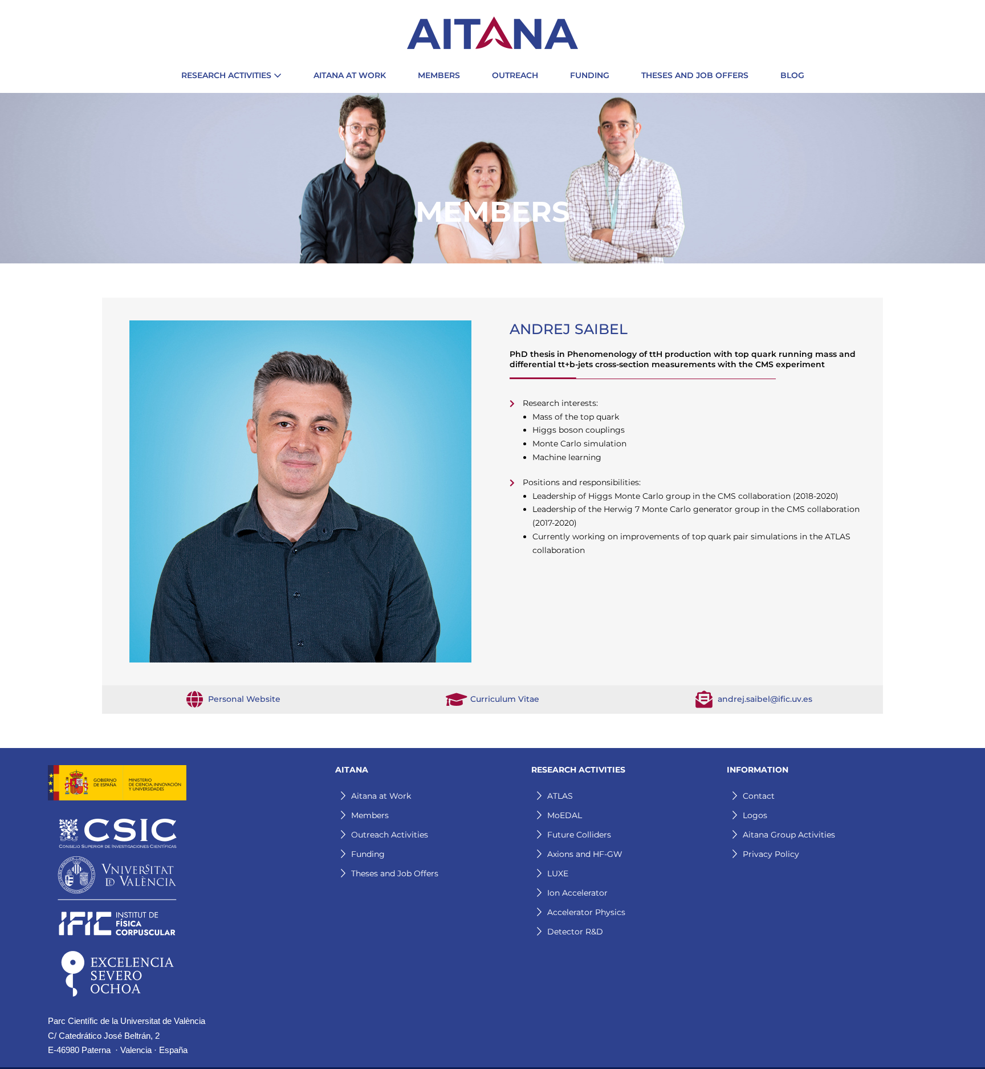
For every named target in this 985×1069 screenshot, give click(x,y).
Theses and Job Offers (394, 873)
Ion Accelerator (577, 893)
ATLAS (560, 796)
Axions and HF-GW (584, 854)
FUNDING (589, 75)
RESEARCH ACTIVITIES (227, 75)
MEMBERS (439, 75)
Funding (368, 854)
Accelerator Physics (586, 912)
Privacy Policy (771, 854)
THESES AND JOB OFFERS (694, 75)
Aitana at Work (381, 796)
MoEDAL (564, 815)
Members (370, 815)
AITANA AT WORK (350, 75)
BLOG (792, 75)
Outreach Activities (389, 835)
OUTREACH (515, 75)
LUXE (557, 873)
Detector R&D (575, 931)
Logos (755, 815)
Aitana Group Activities (789, 835)
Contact (759, 796)
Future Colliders (579, 835)
